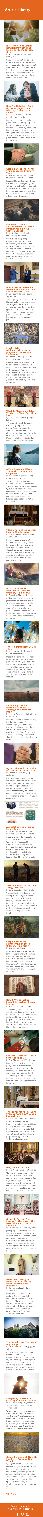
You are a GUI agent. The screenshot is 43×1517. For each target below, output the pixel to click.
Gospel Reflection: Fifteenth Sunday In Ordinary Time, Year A (21, 1459)
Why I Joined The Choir (18, 1167)
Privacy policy (14, 1508)
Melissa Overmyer (16, 714)
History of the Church (21, 359)
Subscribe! (28, 1508)
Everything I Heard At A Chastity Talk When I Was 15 (21, 1399)
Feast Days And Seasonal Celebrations (20, 832)
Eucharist (32, 534)
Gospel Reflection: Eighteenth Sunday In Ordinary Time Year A (18, 943)
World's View (11, 716)
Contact (14, 1506)
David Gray (13, 1227)
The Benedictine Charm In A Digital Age (21, 1343)
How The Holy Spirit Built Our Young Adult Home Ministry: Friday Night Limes (19, 109)
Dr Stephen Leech (16, 1288)
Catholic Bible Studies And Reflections (19, 176)
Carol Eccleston (15, 890)
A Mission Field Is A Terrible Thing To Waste (21, 886)
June (15, 57)
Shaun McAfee (15, 534)
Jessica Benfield (15, 233)
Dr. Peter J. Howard (17, 294)
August (31, 417)
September (11, 296)
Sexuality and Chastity (22, 1405)
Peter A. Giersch (16, 357)
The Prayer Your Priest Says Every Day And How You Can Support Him (21, 1113)
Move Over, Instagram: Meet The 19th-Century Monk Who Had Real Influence (19, 1282)
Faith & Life (27, 54)
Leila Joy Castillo (16, 1118)
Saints (29, 294)
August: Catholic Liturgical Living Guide (20, 828)
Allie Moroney (15, 54)
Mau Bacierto (14, 475)
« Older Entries (10, 1494)
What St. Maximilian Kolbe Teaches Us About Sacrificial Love (21, 413)
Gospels (31, 178)
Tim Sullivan (14, 175)
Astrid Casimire (15, 114)
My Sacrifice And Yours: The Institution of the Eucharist (21, 769)
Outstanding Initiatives (16, 235)
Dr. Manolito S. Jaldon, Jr (19, 1346)
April (25, 534)
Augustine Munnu (16, 595)
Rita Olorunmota (16, 1060)
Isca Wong (13, 1170)
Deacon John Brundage (18, 772)
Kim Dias (12, 1006)
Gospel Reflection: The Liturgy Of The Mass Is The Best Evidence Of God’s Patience (20, 1222)
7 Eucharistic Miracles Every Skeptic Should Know (21, 531)
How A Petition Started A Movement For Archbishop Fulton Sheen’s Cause (20, 289)
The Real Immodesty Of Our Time (21, 647)
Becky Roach (14, 831)
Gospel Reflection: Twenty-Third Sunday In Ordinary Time (20, 170)
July (24, 651)
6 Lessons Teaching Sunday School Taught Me (21, 1056)
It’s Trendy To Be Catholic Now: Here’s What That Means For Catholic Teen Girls (20, 48)
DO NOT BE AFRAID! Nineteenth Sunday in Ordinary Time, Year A (18, 590)
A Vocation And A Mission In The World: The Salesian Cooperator (21, 471)
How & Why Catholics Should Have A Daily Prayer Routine (20, 1002)
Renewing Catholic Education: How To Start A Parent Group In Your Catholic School (20, 227)
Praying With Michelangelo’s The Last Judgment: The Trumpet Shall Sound (19, 351)
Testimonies (21, 478)
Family (9, 57)
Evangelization (19, 117)
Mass (27, 1118)
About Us (25, 1506)
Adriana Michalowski (17, 417)
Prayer (28, 1006)
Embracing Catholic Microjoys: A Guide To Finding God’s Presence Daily (18, 708)
